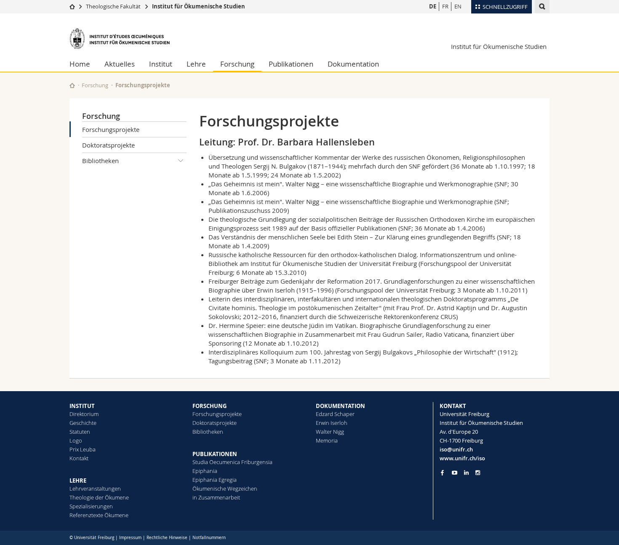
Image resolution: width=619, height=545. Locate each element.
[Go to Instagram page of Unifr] (477, 472)
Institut (160, 64)
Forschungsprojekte (110, 129)
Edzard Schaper (335, 414)
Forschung (237, 64)
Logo (75, 440)
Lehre (196, 64)
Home (79, 64)
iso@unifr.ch (456, 449)
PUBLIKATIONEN (214, 454)
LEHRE (77, 480)
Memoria (327, 440)
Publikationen (291, 64)
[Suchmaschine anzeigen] (542, 6)
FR (445, 6)
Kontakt (78, 458)
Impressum (130, 537)
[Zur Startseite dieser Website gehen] (72, 85)
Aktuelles (119, 64)
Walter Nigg (330, 431)
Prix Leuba (82, 449)
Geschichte (82, 423)
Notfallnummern (209, 537)
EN (458, 6)
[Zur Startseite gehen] (72, 6)
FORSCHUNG (209, 406)
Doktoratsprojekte (108, 145)
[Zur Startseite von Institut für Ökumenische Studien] (120, 38)
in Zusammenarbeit (216, 497)
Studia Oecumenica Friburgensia (232, 462)
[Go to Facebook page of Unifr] (442, 472)
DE (432, 6)
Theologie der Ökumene (99, 497)
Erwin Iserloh (331, 423)
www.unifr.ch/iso (462, 458)
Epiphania (204, 471)
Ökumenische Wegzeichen (224, 488)
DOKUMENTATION (340, 406)
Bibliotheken (100, 160)
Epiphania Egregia (214, 479)
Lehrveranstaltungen (95, 488)
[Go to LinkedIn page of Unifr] (466, 472)
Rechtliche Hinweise (167, 537)
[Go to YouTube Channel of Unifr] (454, 472)
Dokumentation (353, 64)
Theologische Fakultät (113, 6)
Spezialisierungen (91, 506)
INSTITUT (82, 406)
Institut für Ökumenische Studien (198, 6)
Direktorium (84, 414)
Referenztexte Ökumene (98, 515)
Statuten (79, 431)
